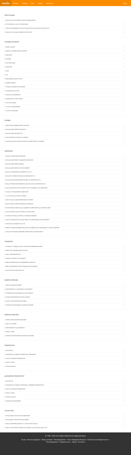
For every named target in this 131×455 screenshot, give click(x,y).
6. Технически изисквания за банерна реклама (19, 305)
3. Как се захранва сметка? (13, 254)
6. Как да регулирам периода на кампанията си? (20, 176)
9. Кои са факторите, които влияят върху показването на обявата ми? (26, 188)
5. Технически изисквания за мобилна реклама (19, 335)
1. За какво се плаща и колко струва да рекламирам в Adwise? (24, 246)
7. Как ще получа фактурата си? (14, 270)
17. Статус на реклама (11, 110)
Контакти (81, 442)
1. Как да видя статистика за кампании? (17, 415)
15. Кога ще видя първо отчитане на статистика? (20, 212)
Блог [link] (32, 3)
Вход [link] (125, 3)
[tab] (65, 20)
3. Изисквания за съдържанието (15, 327)
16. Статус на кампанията (12, 106)
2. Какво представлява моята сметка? (16, 250)
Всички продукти (33, 440)
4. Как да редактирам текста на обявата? (17, 168)
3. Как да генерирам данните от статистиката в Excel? (21, 423)
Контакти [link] (49, 3)
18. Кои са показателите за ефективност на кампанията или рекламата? (27, 220)
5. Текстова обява (10, 63)
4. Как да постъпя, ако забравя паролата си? (18, 32)
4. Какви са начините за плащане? (15, 258)
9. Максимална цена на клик (13, 79)
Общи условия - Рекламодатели (54, 440)
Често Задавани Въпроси (76, 440)
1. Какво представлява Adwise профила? (17, 125)
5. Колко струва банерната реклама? (16, 301)
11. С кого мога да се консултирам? (15, 196)
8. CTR (6, 75)
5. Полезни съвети (10, 366)
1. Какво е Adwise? (10, 47)
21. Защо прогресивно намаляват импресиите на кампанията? (24, 231)
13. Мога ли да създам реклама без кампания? (19, 204)
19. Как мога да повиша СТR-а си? (15, 223)
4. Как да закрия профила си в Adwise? (16, 137)
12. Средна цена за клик (12, 90)
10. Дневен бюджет (10, 83)
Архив (74, 442)
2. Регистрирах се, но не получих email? (17, 24)
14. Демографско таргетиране (14, 98)
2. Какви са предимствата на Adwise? (16, 51)
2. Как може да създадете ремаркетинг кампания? (20, 354)
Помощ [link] (24, 3)
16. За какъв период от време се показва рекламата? (21, 216)
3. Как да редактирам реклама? (14, 164)
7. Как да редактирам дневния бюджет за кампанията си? (23, 180)
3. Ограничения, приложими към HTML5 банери (19, 293)
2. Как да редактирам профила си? (15, 129)
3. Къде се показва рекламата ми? (15, 358)
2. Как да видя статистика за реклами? (17, 419)
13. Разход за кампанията (12, 94)
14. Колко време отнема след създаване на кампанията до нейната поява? (28, 208)
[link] (5, 3)
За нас (23, 440)
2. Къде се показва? (11, 323)
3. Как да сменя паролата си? (14, 133)
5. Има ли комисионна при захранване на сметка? (20, 262)
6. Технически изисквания (13, 401)
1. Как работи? (9, 350)
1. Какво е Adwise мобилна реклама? (16, 319)
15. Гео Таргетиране (10, 102)
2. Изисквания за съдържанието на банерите (18, 289)
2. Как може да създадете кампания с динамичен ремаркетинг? (24, 385)
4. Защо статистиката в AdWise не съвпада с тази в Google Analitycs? (26, 427)
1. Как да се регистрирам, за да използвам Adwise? (20, 20)
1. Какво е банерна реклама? (13, 285)
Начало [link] (15, 3)
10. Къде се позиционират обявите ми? (16, 192)
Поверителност (65, 442)
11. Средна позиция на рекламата (15, 87)
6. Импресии (8, 67)
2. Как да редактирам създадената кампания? (19, 160)
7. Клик (7, 71)
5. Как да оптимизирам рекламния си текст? (18, 172)
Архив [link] (40, 3)
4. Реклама (8, 59)
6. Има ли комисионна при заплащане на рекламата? (21, 266)
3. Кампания (8, 55)
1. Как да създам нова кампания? (15, 156)
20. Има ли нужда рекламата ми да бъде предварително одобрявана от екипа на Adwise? (32, 227)
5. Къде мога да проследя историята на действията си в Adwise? (25, 141)
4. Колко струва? (10, 331)
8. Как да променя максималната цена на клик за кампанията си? (25, 184)
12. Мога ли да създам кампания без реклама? (19, 200)
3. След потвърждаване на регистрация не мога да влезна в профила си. (27, 28)
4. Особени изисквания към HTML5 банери (17, 297)
